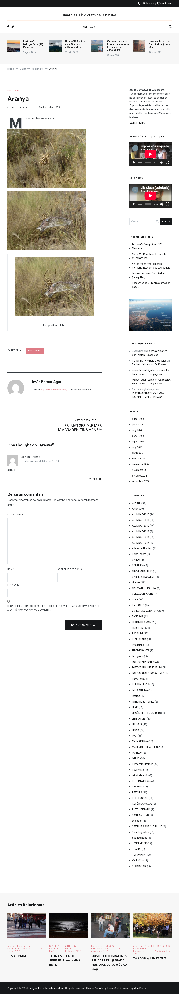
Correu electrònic (70, 569)
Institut (136, 695)
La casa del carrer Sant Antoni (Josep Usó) (160, 44)
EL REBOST (138, 628)
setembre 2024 (140, 481)
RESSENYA (138, 786)
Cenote (99, 988)
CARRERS (137, 565)
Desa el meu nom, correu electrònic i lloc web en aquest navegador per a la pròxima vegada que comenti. (54, 608)
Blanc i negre (139, 554)
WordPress (140, 988)
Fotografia (13, 90)
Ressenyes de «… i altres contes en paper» (151, 284)
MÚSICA (136, 752)
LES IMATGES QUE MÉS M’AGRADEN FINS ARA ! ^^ (80, 425)
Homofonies (139, 678)
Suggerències (139, 837)
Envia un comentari (83, 625)
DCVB (135, 599)
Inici (85, 26)
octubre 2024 (139, 475)
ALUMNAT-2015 (140, 542)
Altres (135, 508)
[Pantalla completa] (167, 162)
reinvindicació (139, 775)
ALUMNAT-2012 (140, 525)
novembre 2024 (140, 470)
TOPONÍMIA (138, 854)
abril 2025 (137, 453)
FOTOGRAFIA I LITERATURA (147, 667)
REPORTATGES (140, 781)
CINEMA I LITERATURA (144, 588)
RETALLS (137, 792)
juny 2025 (137, 447)
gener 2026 (138, 436)
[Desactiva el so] (161, 162)
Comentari (15, 514)
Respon (97, 479)
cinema (136, 582)
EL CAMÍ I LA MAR (141, 622)
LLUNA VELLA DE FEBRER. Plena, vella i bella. (64, 961)
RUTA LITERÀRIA (141, 809)
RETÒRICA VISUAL (142, 803)
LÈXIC (135, 707)
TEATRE (136, 849)
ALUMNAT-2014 (140, 537)
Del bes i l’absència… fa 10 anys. (149, 364)
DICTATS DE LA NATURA (145, 610)
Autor (93, 26)
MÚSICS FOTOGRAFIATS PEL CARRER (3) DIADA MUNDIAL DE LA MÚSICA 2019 (109, 963)
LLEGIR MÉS (137, 122)
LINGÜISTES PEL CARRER (146, 712)
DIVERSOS (138, 616)
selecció (136, 820)
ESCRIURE (137, 633)
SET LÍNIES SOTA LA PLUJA (147, 826)
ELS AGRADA (16, 956)
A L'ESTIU (137, 503)
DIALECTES (138, 605)
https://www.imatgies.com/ (54, 389)
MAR (134, 735)
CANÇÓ (136, 559)
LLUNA (135, 730)
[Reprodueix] (134, 162)
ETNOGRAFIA (139, 639)
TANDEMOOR (139, 843)
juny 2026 (137, 430)
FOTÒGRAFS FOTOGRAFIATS (148, 673)
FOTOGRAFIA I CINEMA (144, 662)
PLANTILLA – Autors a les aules (149, 360)
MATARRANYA (140, 741)
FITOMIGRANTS (140, 650)
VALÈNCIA (137, 860)
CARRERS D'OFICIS (142, 571)
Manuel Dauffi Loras (143, 379)
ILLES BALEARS (140, 684)
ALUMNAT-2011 (140, 520)
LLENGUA (137, 724)
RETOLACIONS (140, 798)
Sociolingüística (140, 832)
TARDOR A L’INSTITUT (149, 958)
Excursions (138, 645)
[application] (150, 154)
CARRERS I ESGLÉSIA (143, 576)
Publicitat (137, 769)
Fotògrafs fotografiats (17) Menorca (33, 44)
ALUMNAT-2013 (140, 531)
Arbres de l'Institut (142, 548)
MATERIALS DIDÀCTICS (145, 747)
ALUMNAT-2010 (140, 514)
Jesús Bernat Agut (17, 107)
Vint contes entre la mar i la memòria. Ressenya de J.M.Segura (118, 45)
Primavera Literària (142, 764)
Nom (10, 569)
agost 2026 (138, 419)
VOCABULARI (139, 866)
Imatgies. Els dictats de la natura (89, 15)
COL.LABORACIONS (142, 593)
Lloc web (13, 585)
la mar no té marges (143, 701)
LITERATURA (139, 718)
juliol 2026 (137, 424)
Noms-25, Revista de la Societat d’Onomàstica (75, 44)
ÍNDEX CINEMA (140, 690)
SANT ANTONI (140, 815)
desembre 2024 (140, 464)
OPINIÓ (136, 758)
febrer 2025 (138, 458)
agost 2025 (138, 441)
